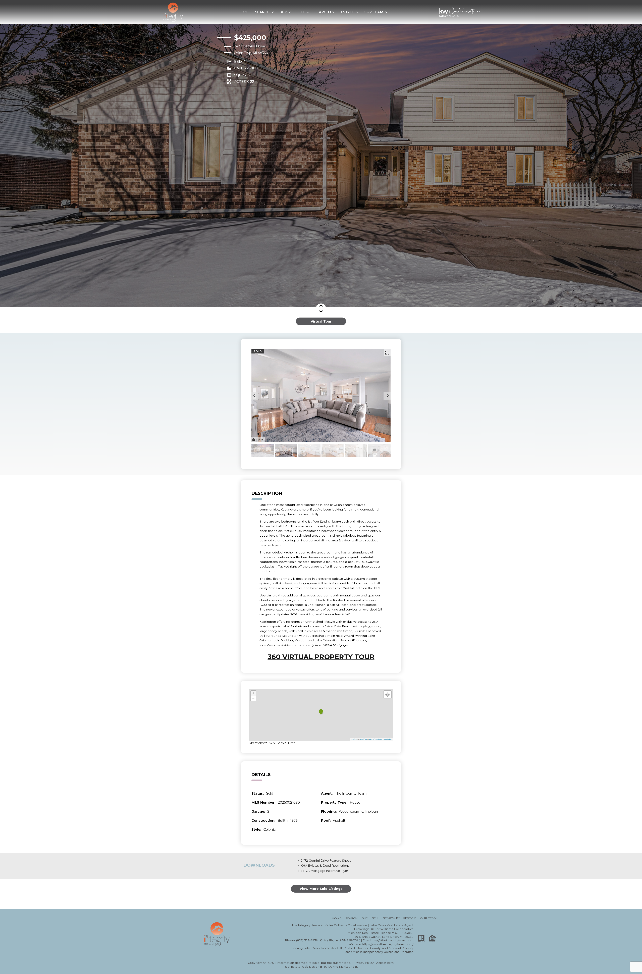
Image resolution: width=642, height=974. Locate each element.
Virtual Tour (321, 321)
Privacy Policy (363, 962)
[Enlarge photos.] (387, 352)
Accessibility (385, 962)
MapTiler (363, 739)
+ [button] (253, 693)
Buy (365, 918)
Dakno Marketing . (343, 966)
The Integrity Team (351, 793)
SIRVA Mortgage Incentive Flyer (324, 871)
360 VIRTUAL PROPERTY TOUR (321, 657)
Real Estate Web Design (302, 966)
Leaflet (354, 739)
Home (244, 12)
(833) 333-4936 (307, 940)
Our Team (428, 918)
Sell (375, 918)
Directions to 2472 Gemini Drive (272, 743)
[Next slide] (388, 396)
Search (351, 918)
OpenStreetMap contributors (380, 739)
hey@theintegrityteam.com (392, 940)
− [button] (253, 698)
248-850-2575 (350, 940)
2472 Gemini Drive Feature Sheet (326, 860)
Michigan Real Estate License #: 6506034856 (380, 933)
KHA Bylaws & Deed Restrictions (325, 865)
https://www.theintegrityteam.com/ (387, 944)
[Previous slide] (254, 396)
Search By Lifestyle (399, 918)
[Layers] (387, 694)
